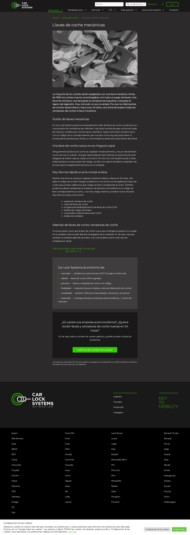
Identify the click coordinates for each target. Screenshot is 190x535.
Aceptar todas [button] (179, 529)
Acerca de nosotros (151, 10)
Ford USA (69, 433)
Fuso (67, 444)
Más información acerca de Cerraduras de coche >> (74, 250)
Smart (167, 470)
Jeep (67, 486)
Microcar (115, 470)
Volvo (167, 496)
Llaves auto (54, 10)
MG (113, 465)
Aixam (15, 433)
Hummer (69, 459)
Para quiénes (127, 10)
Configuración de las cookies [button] (157, 529)
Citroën (15, 475)
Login (172, 4)
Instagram (118, 412)
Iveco (68, 475)
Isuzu (67, 470)
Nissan (114, 486)
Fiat (13, 512)
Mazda (114, 454)
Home (55, 18)
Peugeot (115, 496)
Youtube (117, 402)
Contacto (173, 10)
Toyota (167, 491)
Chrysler (15, 470)
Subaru (167, 481)
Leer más (72, 532)
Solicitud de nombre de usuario (95, 350)
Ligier (114, 444)
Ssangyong (169, 475)
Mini (113, 475)
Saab (166, 449)
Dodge (15, 502)
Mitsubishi (116, 481)
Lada (67, 496)
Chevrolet (16, 465)
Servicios (96, 10)
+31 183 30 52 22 (136, 4)
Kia (66, 491)
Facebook (118, 407)
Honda (68, 454)
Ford (67, 438)
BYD (14, 454)
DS (13, 507)
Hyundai (69, 465)
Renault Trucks (171, 433)
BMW (14, 449)
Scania (167, 454)
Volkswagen (170, 502)
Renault (168, 438)
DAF (14, 491)
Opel (113, 491)
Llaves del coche (70, 18)
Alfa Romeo (17, 438)
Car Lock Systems (20, 4)
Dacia (14, 481)
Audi (14, 444)
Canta (14, 459)
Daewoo (16, 486)
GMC (67, 449)
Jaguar (68, 481)
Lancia (68, 502)
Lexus (114, 438)
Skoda (167, 465)
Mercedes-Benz (119, 459)
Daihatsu (16, 496)
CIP (111, 10)
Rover (167, 444)
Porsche (115, 502)
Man (113, 449)
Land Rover (117, 433)
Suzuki (167, 486)
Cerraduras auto (75, 10)
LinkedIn (117, 396)
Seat (166, 459)
